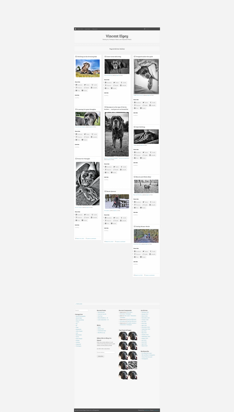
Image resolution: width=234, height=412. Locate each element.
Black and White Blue (143, 177)
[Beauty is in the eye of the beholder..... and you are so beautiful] (116, 156)
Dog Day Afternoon (131, 319)
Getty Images (79, 331)
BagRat (117, 75)
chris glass (122, 321)
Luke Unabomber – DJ (103, 319)
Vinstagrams (145, 358)
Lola (77, 333)
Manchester (79, 335)
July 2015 (144, 321)
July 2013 (144, 340)
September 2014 (146, 329)
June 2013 (144, 342)
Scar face (100, 316)
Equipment (78, 329)
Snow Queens (111, 191)
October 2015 (145, 319)
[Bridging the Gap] (123, 345)
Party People (79, 338)
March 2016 (145, 316)
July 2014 (144, 331)
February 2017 (145, 312)
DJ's (77, 323)
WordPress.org (101, 332)
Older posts (78, 303)
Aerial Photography (80, 316)
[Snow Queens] (117, 209)
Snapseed (87, 29)
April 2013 (144, 344)
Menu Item (80, 29)
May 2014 (144, 332)
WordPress (146, 410)
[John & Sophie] (123, 365)
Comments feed (102, 330)
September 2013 (146, 336)
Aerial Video (79, 318)
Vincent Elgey (117, 35)
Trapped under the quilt (144, 56)
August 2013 (145, 338)
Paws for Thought (83, 159)
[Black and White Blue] (146, 193)
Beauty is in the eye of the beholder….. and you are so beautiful (116, 158)
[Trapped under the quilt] (146, 94)
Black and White (80, 320)
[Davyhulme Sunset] (123, 375)
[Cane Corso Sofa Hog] (117, 74)
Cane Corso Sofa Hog (114, 56)
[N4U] (123, 355)
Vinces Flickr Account (147, 357)
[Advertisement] (117, 14)
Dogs (77, 327)
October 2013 (145, 334)
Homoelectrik (101, 312)
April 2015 (144, 325)
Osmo (77, 336)
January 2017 (145, 314)
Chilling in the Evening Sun (87, 56)
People (77, 340)
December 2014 (146, 327)
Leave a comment (91, 238)
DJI (76, 325)
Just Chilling (140, 127)
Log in (99, 327)
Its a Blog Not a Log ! (147, 353)
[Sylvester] (132, 375)
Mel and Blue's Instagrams (148, 355)
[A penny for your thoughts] (88, 125)
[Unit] (123, 336)
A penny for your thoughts (86, 109)
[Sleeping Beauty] (132, 365)
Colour (77, 321)
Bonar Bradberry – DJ (103, 317)
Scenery (78, 342)
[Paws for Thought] (88, 206)
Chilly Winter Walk (143, 226)
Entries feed (101, 329)
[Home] (75, 29)
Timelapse (94, 29)
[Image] (146, 143)
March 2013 (145, 345)
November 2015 (146, 317)
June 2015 (144, 323)
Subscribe (100, 356)
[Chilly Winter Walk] (146, 242)
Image (134, 145)
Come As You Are (102, 314)
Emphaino (156, 410)
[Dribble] (132, 336)
